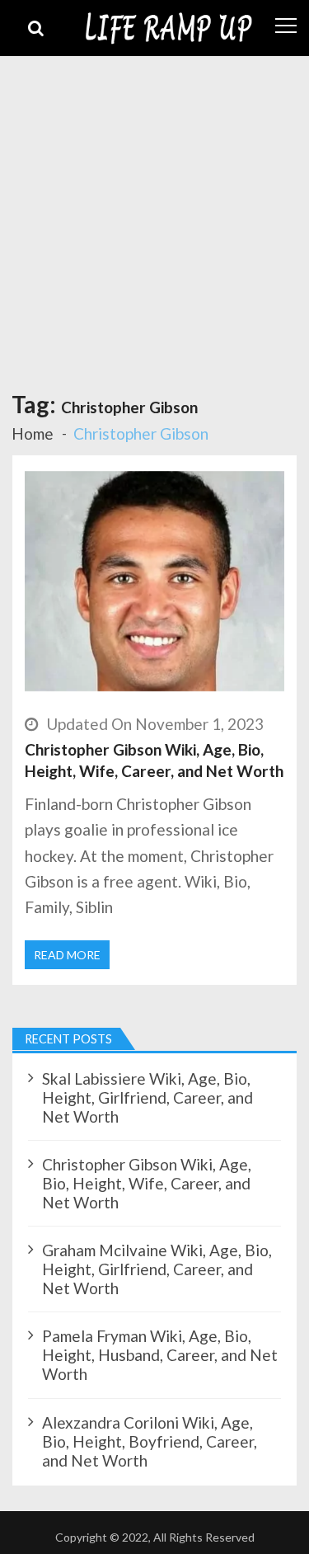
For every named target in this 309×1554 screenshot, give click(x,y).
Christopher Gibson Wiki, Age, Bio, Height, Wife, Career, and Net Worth (154, 760)
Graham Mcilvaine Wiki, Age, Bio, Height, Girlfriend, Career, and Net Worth (157, 1269)
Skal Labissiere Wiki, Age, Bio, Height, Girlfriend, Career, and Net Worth (147, 1097)
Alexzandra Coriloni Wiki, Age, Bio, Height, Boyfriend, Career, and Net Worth (149, 1441)
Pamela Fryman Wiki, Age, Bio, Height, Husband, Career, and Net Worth (160, 1354)
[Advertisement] (154, 219)
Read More (67, 955)
